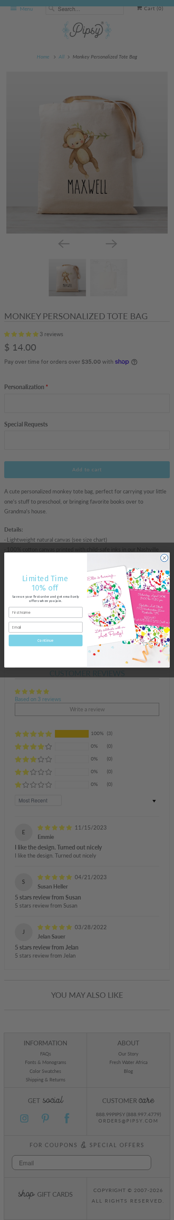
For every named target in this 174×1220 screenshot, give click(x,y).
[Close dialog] (164, 558)
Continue (46, 640)
